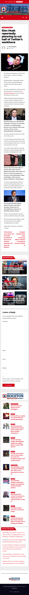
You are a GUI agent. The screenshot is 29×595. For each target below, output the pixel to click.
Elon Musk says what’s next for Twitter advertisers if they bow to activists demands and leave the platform (9, 239)
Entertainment (14, 465)
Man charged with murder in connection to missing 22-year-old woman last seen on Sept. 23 (18, 498)
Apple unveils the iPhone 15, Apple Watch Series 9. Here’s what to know (14, 300)
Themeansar (14, 588)
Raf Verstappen (12, 46)
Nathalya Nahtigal (18, 302)
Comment (5, 321)
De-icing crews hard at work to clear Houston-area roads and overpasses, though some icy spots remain (18, 457)
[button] (23, 17)
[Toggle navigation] (26, 17)
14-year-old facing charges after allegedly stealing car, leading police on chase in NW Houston (17, 443)
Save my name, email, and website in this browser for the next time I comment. (12, 380)
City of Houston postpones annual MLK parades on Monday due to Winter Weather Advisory (17, 484)
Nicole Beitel (16, 272)
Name (4, 350)
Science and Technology (7, 27)
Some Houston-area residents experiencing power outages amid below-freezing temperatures (17, 429)
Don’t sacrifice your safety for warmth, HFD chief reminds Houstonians (18, 417)
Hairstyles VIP (6, 561)
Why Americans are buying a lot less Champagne (16, 407)
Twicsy (4, 554)
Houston (13, 414)
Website (4, 368)
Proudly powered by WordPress (9, 586)
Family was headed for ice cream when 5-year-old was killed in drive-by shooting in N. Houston (14, 549)
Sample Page (16, 591)
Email (4, 359)
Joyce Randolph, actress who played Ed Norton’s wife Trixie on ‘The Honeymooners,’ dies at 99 (17, 470)
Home (11, 591)
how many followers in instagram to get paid (13, 545)
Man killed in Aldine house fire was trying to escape (17, 509)
